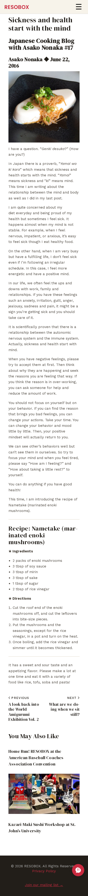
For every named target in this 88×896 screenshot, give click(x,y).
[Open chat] (78, 870)
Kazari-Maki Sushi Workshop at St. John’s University (42, 827)
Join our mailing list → (44, 885)
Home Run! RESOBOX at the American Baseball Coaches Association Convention (36, 757)
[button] (78, 7)
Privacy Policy (44, 871)
